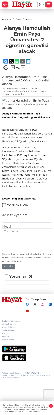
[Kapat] (51, 406)
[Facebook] (27, 304)
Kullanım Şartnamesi (11, 321)
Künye (5, 333)
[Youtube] (27, 311)
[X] (35, 304)
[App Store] (27, 357)
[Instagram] (42, 304)
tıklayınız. (29, 198)
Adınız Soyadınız (14, 215)
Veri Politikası (8, 330)
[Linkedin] (50, 304)
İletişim (5, 336)
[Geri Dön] (5, 4)
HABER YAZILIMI (31, 373)
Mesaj (6, 226)
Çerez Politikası (9, 327)
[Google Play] (27, 349)
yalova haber (8, 340)
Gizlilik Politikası (9, 324)
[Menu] (49, 4)
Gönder (8, 266)
